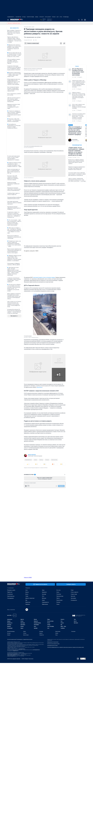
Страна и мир (74, 594)
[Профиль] (84, 20)
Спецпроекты (74, 600)
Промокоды (66, 16)
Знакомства (18, 16)
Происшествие (54, 459)
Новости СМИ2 (28, 577)
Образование (45, 604)
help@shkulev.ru (15, 650)
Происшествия (59, 596)
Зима (43, 590)
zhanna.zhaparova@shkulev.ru (12, 654)
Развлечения (59, 600)
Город (26, 596)
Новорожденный (28, 459)
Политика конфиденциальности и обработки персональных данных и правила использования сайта (65, 647)
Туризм (35, 459)
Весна (26, 594)
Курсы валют (48, 16)
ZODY (58, 16)
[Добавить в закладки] (61, 43)
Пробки (54, 16)
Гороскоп (41, 16)
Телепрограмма (30, 16)
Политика (58, 594)
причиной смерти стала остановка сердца (44, 277)
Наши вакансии (10, 596)
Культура (44, 594)
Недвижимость (10, 16)
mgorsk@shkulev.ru (21, 648)
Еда (26, 600)
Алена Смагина (32, 454)
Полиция (47, 459)
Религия (58, 602)
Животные (27, 602)
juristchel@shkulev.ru (36, 649)
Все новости (14, 28)
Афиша (36, 16)
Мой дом (44, 598)
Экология (73, 596)
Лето (43, 596)
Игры (61, 16)
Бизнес (27, 592)
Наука (43, 600)
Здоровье (27, 604)
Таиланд (41, 459)
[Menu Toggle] (8, 20)
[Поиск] (78, 20)
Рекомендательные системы (52, 645)
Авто (26, 590)
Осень (57, 592)
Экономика (73, 598)
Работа (58, 598)
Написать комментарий (33, 43)
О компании (10, 594)
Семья (57, 604)
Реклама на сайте (11, 590)
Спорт (72, 590)
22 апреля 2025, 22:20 (28, 40)
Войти (28, 486)
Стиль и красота (74, 592)
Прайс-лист (9, 592)
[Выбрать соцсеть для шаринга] (64, 43)
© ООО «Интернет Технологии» (27, 658)
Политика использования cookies (53, 643)
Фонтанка (39, 387)
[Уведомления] (81, 20)
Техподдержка (10, 598)
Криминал (44, 592)
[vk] (26, 609)
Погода (24, 16)
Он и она (58, 590)
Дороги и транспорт (29, 598)
